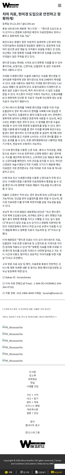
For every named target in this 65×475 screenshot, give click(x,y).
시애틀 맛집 (33, 386)
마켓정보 (32, 379)
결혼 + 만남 (32, 413)
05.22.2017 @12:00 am (22, 23)
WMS (51, 463)
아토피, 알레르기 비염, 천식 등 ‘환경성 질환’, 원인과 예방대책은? (28, 316)
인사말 (32, 372)
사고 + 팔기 (32, 398)
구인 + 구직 (32, 395)
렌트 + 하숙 (32, 402)
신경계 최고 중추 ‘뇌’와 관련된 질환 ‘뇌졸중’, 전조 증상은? (27, 309)
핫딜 (32, 382)
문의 (32, 421)
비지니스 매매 (32, 406)
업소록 (32, 375)
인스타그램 (34, 432)
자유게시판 (32, 409)
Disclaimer (31, 463)
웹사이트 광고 (32, 425)
